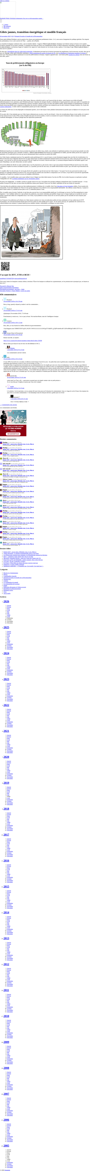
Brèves (5, 574)
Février (9, 607)
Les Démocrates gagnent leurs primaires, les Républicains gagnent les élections (25, 555)
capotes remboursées (5, 106)
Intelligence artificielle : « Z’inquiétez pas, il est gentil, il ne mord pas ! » (23, 566)
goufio (12, 386)
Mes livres (6, 27)
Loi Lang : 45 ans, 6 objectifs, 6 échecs (14, 561)
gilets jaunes (3, 287)
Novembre (10, 647)
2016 (6, 860)
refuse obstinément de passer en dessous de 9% (42, 53)
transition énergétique (13, 287)
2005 (6, 1145)
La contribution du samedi (11, 582)
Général (6, 581)
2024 (6, 653)
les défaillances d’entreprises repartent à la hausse (72, 53)
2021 (6, 730)
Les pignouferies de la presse (12, 584)
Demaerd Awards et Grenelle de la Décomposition (28, 36)
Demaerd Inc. (7, 579)
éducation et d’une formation (65, 186)
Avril (8, 610)
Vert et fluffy (7, 593)
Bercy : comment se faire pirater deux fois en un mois (18, 556)
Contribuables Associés (10, 576)
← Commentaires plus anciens (8, 404)
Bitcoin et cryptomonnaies (11, 573)
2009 (6, 1041)
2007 (6, 1093)
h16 (12, 36)
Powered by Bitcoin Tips (7, 286)
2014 (6, 912)
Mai (8, 612)
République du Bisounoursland (12, 588)
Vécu (5, 592)
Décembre (10, 649)
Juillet (8, 615)
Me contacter (7, 26)
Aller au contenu (4, 0)
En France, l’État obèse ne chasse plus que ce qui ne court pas (21, 563)
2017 (6, 834)
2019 (6, 782)
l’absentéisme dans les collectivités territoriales (20, 51)
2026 (6, 601)
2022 (6, 705)
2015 (6, 886)
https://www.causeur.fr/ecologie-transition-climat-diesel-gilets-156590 (23, 340)
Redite (5, 585)
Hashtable (7, 1170)
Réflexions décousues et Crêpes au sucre (15, 587)
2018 (6, 808)
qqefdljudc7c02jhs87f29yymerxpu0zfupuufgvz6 (13, 278)
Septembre (10, 644)
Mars (8, 608)
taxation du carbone (74, 54)
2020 (6, 756)
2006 (6, 1119)
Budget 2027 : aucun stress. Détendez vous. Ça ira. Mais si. (18, 444)
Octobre (9, 645)
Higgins (12, 348)
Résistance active (8, 590)
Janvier (9, 605)
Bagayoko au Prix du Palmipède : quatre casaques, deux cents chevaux (23, 560)
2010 (6, 1016)
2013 (6, 938)
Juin (8, 613)
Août (8, 616)
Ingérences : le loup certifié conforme (14, 564)
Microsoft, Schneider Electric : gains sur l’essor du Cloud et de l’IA (22, 558)
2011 (6, 990)
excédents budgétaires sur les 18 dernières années (25, 178)
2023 (6, 679)
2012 (6, 964)
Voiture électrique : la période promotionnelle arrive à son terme (21, 553)
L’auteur (6, 24)
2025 (6, 627)
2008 (6, 1067)
